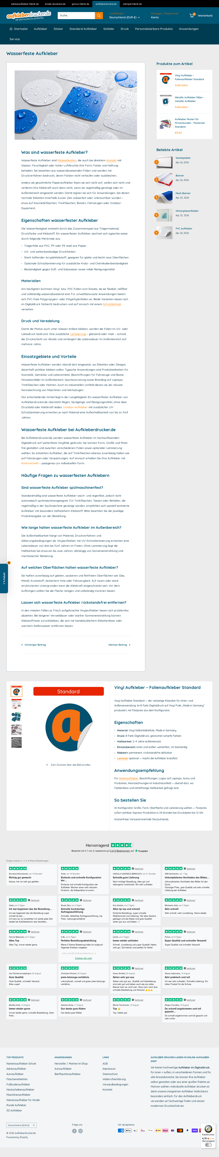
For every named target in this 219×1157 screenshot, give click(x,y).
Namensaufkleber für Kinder (23, 1100)
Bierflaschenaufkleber (68, 1074)
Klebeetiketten (66, 160)
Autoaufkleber (15, 1074)
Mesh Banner (183, 193)
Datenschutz (110, 1074)
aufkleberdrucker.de (106, 4)
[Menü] (214, 1125)
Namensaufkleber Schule (21, 1063)
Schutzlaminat (112, 304)
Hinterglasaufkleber (187, 210)
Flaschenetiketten (17, 1079)
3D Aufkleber (14, 1110)
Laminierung (78, 334)
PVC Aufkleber (184, 228)
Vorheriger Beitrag (35, 644)
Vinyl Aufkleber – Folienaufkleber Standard (189, 77)
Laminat (122, 758)
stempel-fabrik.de (132, 4)
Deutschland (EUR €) (18, 1125)
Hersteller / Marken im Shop (71, 1063)
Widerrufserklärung (114, 1079)
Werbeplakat (183, 157)
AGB (105, 1063)
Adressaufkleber (16, 1068)
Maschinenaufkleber (18, 1094)
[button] (4, 578)
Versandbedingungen (115, 1084)
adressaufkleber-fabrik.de (25, 4)
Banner (180, 175)
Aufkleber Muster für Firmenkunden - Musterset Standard (190, 123)
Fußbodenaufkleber (18, 1084)
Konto (155, 17)
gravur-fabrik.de (80, 4)
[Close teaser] (9, 562)
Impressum (109, 1068)
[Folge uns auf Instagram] (80, 1131)
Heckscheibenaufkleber (20, 1089)
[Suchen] (99, 15)
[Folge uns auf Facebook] (74, 1131)
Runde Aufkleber (16, 1105)
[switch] (208, 1145)
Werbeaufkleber (128, 778)
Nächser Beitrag (118, 644)
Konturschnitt (29, 463)
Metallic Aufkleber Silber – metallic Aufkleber (190, 99)
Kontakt (111, 160)
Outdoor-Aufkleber (75, 407)
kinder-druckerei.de (55, 4)
